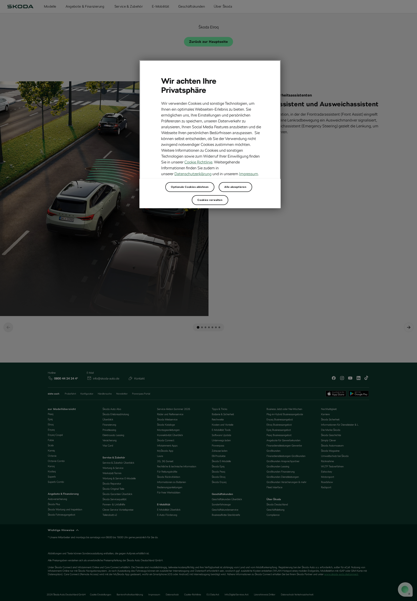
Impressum (248, 173)
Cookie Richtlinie (198, 162)
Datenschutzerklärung (193, 173)
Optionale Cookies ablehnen (190, 186)
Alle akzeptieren (235, 186)
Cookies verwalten (209, 199)
